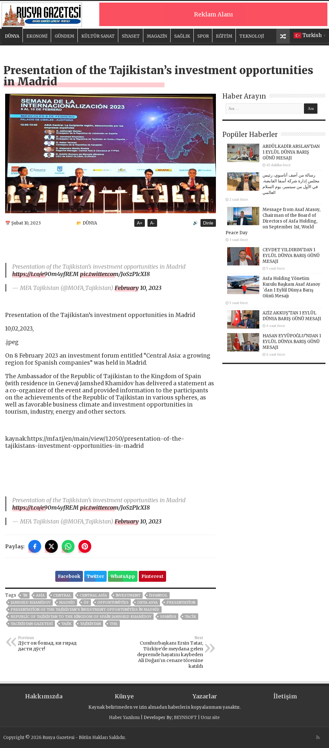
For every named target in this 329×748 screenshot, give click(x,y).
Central (62, 595)
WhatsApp (123, 576)
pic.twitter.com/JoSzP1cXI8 (115, 274)
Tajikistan (90, 623)
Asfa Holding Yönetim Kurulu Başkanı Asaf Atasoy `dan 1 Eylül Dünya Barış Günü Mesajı (291, 287)
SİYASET (131, 36)
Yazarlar (204, 696)
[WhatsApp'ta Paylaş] (68, 546)
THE (114, 623)
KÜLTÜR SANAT (98, 36)
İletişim (285, 696)
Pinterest (152, 576)
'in (24, 595)
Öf (86, 602)
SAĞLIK (182, 36)
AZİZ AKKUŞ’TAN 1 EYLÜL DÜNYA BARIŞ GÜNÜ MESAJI (291, 315)
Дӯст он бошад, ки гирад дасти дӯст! (47, 644)
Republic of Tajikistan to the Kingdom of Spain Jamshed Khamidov (81, 616)
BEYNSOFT (185, 717)
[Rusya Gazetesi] (42, 14)
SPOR (203, 36)
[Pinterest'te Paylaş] (84, 546)
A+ (139, 222)
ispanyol (158, 595)
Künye (124, 696)
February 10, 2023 (138, 288)
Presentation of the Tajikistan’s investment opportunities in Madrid (85, 609)
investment (128, 595)
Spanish (168, 616)
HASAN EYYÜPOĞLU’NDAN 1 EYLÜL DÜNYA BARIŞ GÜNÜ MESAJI (291, 341)
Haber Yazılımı (124, 717)
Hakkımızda (43, 696)
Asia (40, 595)
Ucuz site (210, 717)
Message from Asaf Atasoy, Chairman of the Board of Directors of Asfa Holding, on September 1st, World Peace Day (273, 221)
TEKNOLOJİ (251, 36)
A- (152, 222)
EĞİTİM (224, 36)
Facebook (69, 576)
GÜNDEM (64, 36)
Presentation (180, 602)
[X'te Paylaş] (51, 546)
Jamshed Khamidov (30, 602)
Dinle (208, 222)
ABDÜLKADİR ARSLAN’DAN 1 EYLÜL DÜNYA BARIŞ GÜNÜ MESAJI (291, 152)
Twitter (95, 576)
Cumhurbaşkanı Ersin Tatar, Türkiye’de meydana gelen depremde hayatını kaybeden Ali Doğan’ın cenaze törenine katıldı (170, 652)
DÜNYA (12, 36)
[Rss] (318, 737)
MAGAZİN (157, 36)
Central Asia (93, 595)
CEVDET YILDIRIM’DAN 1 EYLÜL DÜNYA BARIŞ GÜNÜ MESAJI (291, 255)
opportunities (113, 602)
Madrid (67, 602)
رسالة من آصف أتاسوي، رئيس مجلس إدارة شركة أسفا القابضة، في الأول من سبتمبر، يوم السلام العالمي (290, 183)
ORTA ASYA (147, 602)
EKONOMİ (37, 36)
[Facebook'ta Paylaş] (34, 546)
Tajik (66, 623)
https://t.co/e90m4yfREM (45, 274)
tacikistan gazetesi (32, 623)
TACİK (190, 616)
